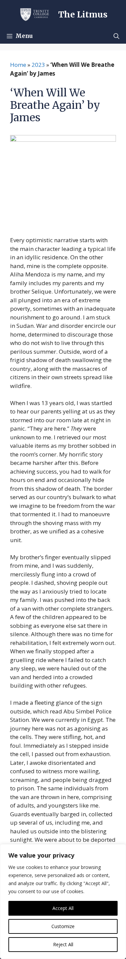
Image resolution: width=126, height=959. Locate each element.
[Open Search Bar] (116, 36)
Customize (63, 926)
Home (18, 65)
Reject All (63, 944)
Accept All (63, 908)
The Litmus (83, 14)
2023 (38, 65)
